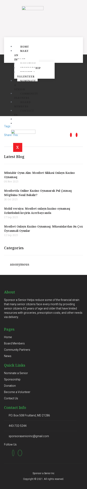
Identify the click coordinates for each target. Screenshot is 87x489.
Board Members (22, 104)
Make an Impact (21, 55)
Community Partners (26, 96)
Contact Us (24, 113)
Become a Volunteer (26, 74)
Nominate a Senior (25, 85)
